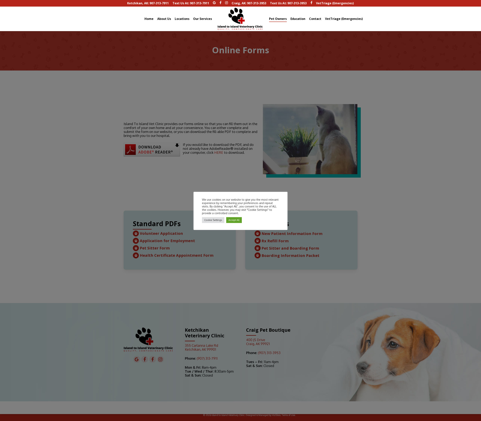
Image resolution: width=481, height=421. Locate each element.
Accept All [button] (234, 219)
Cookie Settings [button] (213, 219)
